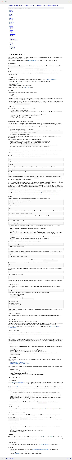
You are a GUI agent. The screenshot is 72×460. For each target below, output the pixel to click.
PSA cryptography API (14, 386)
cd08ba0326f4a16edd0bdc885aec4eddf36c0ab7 (46, 5)
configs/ (11, 15)
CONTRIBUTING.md (13, 39)
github (21, 5)
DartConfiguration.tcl (13, 40)
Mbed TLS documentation (51, 79)
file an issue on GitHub (35, 452)
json (70, 458)
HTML (61, 408)
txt (67, 458)
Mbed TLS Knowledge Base (53, 193)
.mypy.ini (11, 30)
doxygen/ (11, 18)
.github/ (11, 10)
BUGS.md (11, 35)
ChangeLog (12, 36)
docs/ (11, 16)
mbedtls (32, 5)
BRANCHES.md (12, 34)
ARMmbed (26, 5)
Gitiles (7, 458)
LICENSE (11, 43)
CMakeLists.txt (12, 38)
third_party (16, 5)
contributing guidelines (45, 444)
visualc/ (11, 26)
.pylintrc (11, 31)
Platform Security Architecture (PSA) (17, 382)
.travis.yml (11, 32)
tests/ (11, 24)
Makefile (11, 44)
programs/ (12, 22)
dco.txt (11, 42)
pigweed (10, 5)
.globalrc (11, 28)
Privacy (10, 458)
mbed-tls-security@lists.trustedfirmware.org (40, 449)
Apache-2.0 (42, 436)
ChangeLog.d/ (12, 12)
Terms (13, 458)
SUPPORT (27, 87)
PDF (57, 408)
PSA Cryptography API (32, 60)
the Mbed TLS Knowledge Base (38, 192)
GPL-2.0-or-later (48, 437)
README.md (12, 46)
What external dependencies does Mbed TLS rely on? (19, 363)
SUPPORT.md (12, 48)
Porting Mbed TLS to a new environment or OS (18, 362)
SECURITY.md (12, 47)
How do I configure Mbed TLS (15, 364)
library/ (11, 20)
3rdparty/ (11, 11)
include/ (11, 19)
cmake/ (11, 14)
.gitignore (11, 27)
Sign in (70, 1)
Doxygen (17, 83)
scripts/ (11, 23)
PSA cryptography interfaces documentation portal (46, 408)
